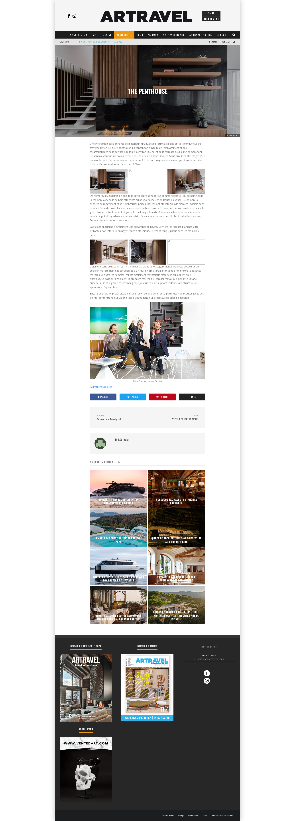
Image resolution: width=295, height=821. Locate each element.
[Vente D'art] (86, 801)
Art (95, 35)
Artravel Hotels (200, 35)
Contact (226, 41)
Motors (153, 35)
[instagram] (74, 15)
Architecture (79, 35)
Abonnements (193, 815)
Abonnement (211, 19)
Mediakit (213, 41)
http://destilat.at (103, 386)
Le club (221, 35)
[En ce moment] (147, 720)
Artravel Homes (174, 35)
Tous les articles (168, 815)
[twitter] (79, 15)
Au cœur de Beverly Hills (110, 417)
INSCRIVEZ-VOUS (209, 655)
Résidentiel (124, 35)
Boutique (181, 815)
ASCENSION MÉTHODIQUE (185, 417)
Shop (211, 13)
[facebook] (68, 15)
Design (107, 35)
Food (140, 35)
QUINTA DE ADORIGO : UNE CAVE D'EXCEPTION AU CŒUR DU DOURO (109, 41)
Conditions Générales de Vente (222, 815)
